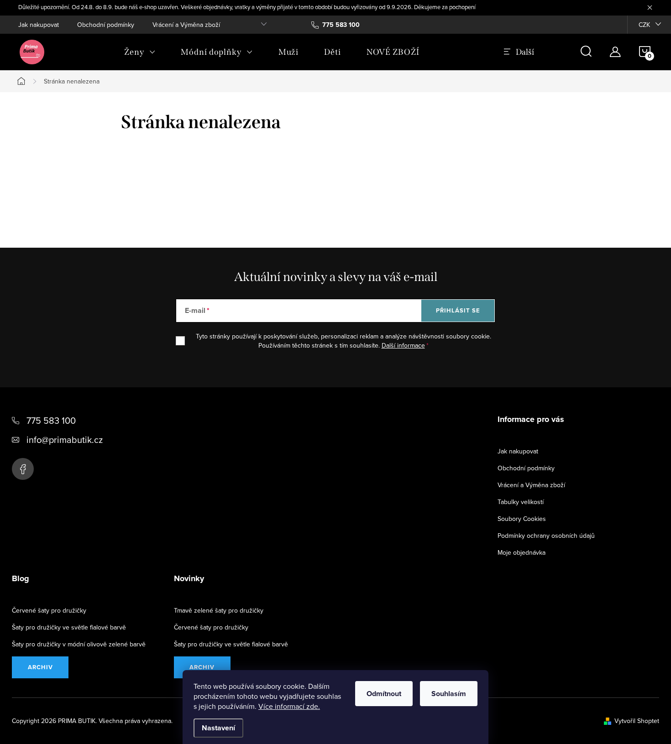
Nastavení (218, 728)
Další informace (403, 345)
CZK (644, 24)
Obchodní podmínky (105, 24)
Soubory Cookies (522, 518)
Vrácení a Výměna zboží (186, 24)
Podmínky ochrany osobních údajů (546, 535)
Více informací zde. (289, 706)
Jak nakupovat (38, 24)
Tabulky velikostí (521, 501)
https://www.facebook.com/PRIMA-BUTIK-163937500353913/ (23, 469)
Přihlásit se (458, 310)
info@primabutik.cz (64, 439)
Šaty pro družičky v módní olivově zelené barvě (79, 644)
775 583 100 (51, 420)
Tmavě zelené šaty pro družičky (218, 610)
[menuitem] (139, 52)
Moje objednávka (521, 552)
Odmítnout (384, 693)
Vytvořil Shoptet (636, 720)
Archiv (40, 667)
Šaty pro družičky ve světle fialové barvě (69, 627)
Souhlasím (448, 693)
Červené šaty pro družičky (49, 610)
